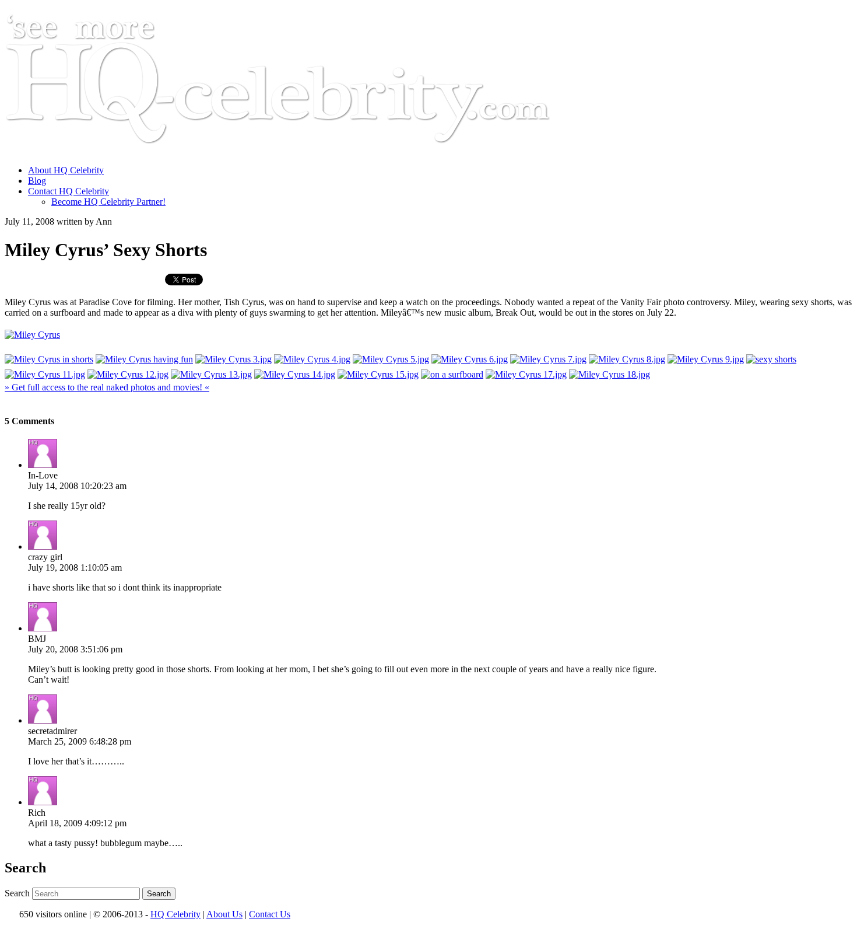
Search (17, 893)
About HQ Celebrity (66, 170)
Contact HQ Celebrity (68, 191)
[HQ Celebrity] (300, 150)
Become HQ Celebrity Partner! (108, 202)
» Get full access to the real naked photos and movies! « (107, 387)
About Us (224, 914)
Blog (37, 181)
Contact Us (269, 914)
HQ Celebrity (175, 914)
